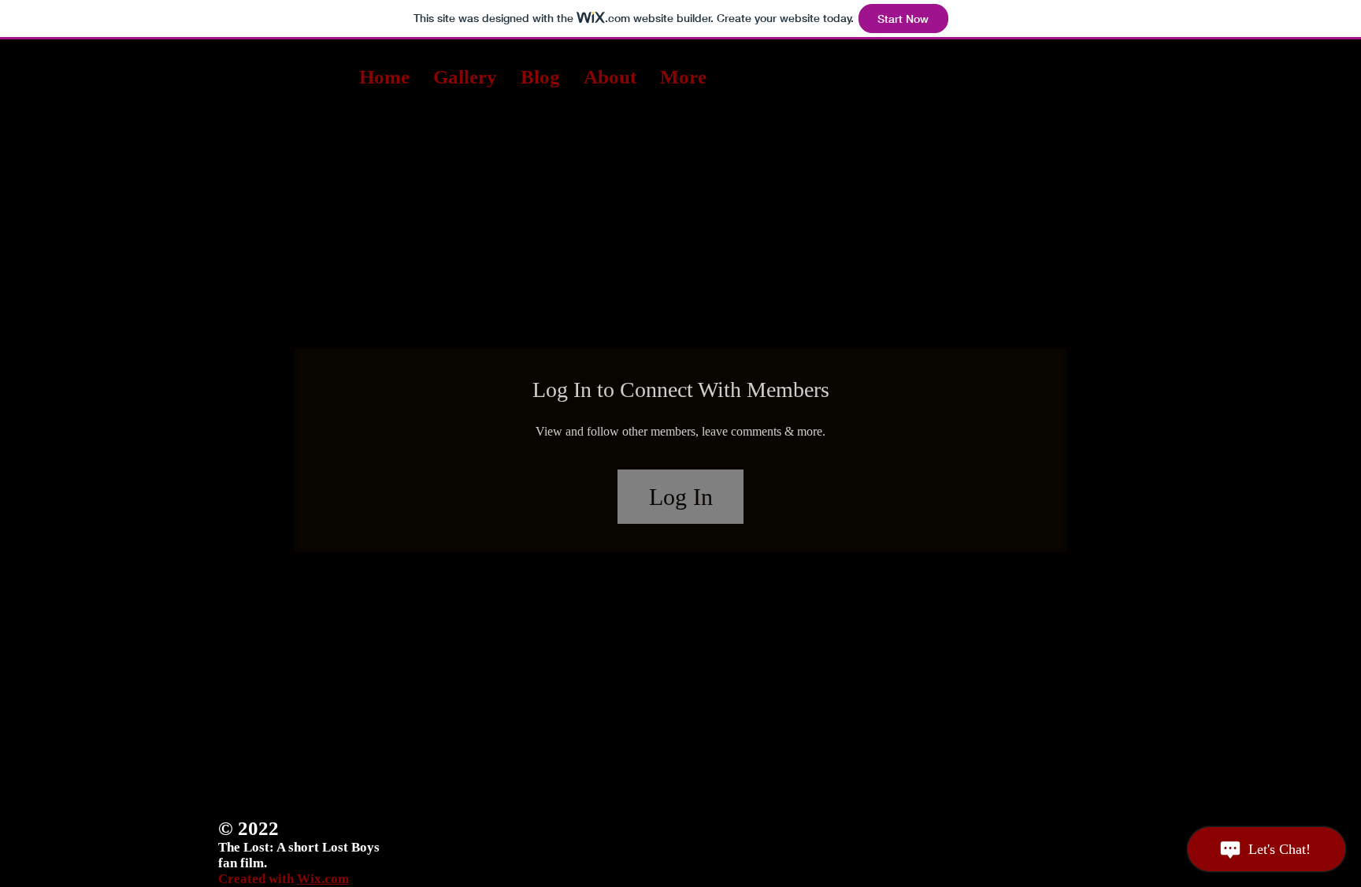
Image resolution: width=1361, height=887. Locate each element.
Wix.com (323, 878)
